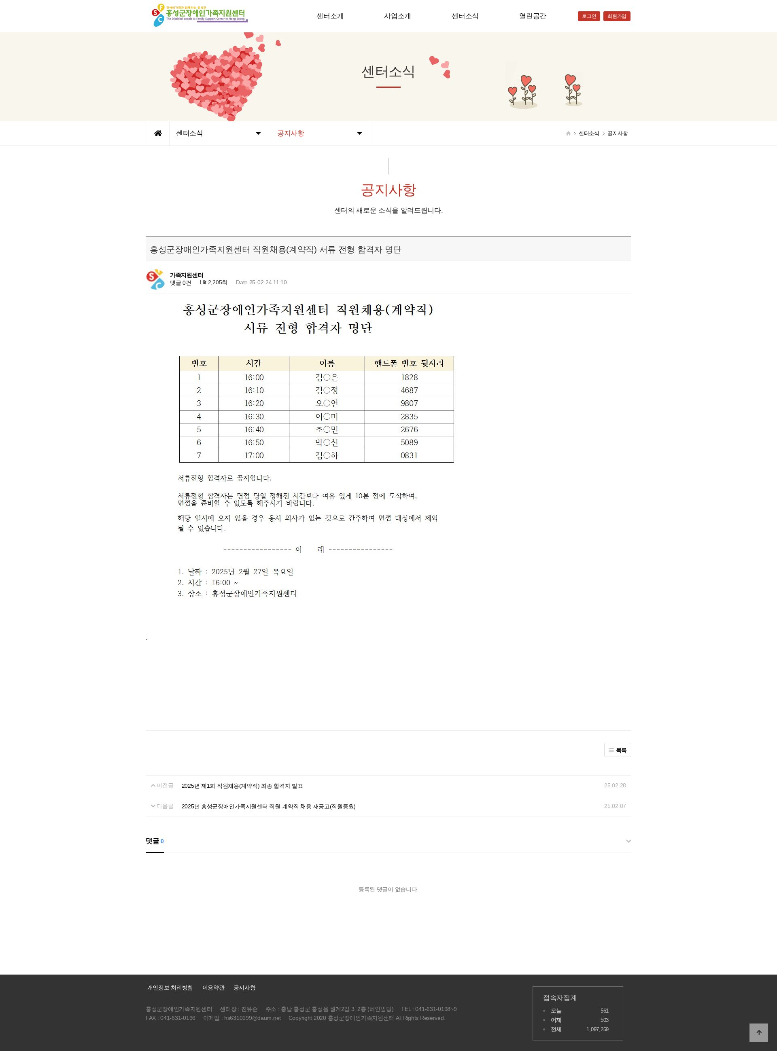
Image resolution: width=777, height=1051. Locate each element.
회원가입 (616, 16)
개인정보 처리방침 (169, 987)
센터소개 (330, 16)
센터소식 (465, 16)
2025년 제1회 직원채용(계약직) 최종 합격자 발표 (242, 786)
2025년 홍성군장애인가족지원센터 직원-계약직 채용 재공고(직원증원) (269, 806)
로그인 (589, 16)
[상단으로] (759, 1033)
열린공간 (532, 16)
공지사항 (245, 987)
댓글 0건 (180, 283)
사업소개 (397, 16)
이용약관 (213, 987)
